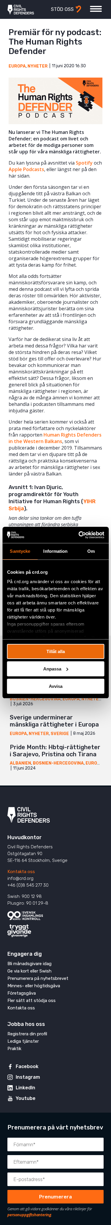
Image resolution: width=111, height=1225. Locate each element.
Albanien (20, 763)
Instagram (28, 1077)
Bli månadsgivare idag (29, 963)
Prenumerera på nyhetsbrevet (37, 978)
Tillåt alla (55, 651)
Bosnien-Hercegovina (35, 698)
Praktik (14, 1048)
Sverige (60, 733)
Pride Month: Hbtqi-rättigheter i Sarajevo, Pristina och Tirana (55, 751)
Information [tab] (55, 551)
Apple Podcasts (26, 169)
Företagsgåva (21, 993)
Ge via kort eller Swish (29, 971)
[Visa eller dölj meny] (96, 9)
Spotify (84, 163)
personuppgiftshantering (29, 1214)
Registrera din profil (27, 1034)
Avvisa (55, 685)
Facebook (27, 1066)
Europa (17, 66)
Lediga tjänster (23, 1041)
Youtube (26, 1098)
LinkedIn (25, 1087)
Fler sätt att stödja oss (31, 1000)
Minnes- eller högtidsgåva (33, 985)
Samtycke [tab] (20, 551)
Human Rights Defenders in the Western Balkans (55, 438)
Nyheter (38, 66)
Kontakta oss (21, 871)
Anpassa (52, 668)
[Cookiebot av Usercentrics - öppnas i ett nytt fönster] (79, 535)
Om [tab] (91, 551)
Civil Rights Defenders (20, 9)
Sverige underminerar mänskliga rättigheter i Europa (54, 721)
